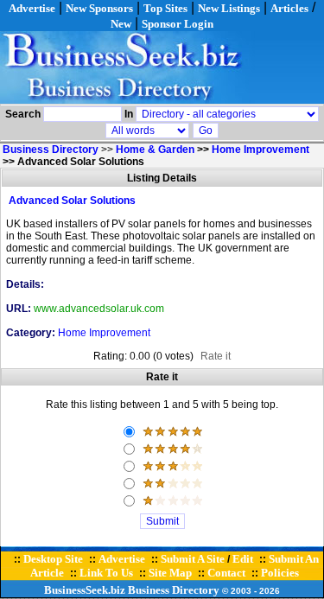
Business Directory (173, 589)
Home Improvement (260, 149)
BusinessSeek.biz (84, 589)
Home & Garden (155, 149)
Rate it (215, 356)
